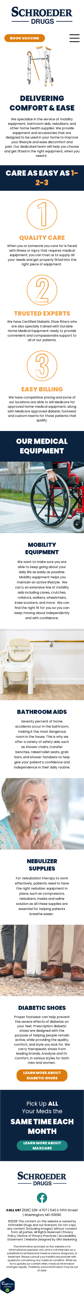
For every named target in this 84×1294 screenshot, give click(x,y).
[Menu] (75, 38)
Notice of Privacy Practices (37, 1236)
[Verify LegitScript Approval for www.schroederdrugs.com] (7, 1293)
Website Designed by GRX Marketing (51, 1239)
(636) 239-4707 (34, 1210)
